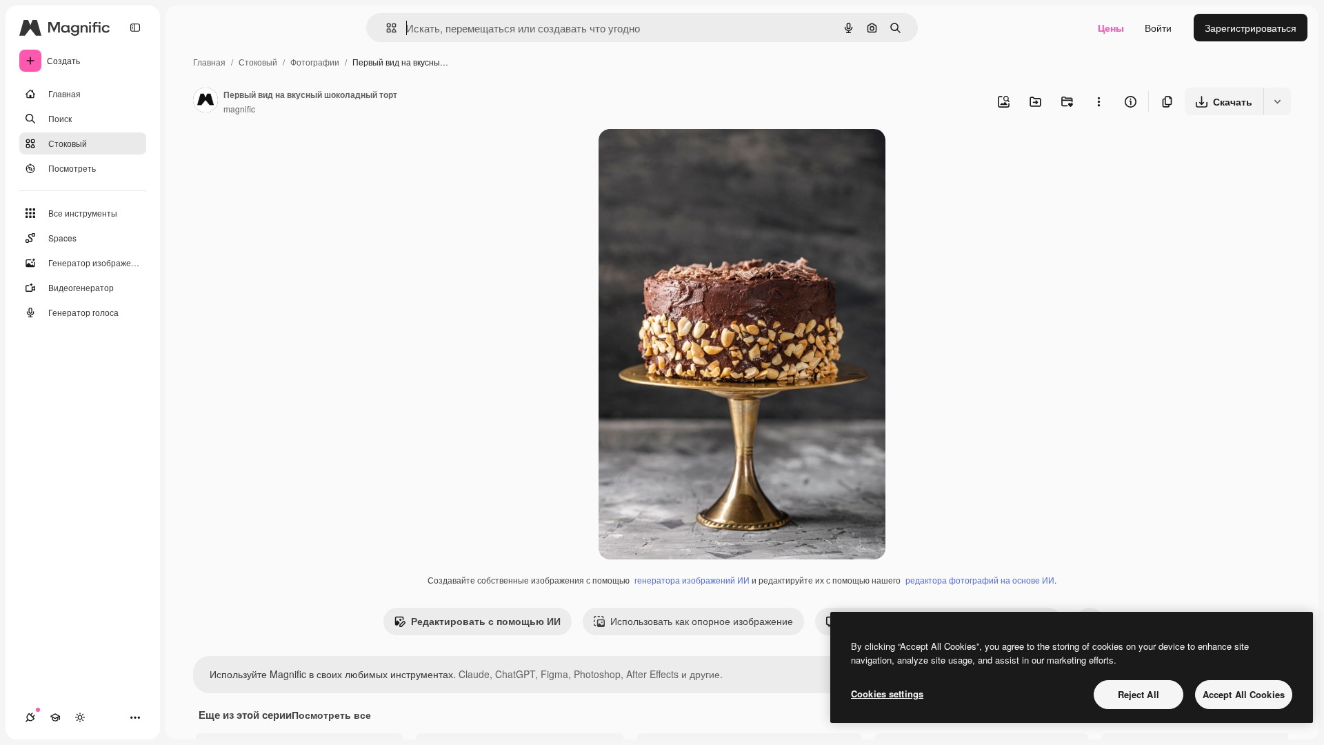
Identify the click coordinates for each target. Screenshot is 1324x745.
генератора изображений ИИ (692, 580)
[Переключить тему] (80, 717)
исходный (691, 155)
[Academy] (55, 717)
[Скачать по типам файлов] (1277, 101)
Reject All (1138, 694)
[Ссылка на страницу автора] (205, 101)
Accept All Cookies (1244, 694)
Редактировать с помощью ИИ (486, 621)
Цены (1111, 27)
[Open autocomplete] (386, 28)
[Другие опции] (1098, 101)
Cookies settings (887, 693)
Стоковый (258, 62)
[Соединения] (30, 717)
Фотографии (314, 62)
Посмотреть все (331, 715)
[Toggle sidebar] (135, 28)
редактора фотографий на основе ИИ (979, 580)
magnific (239, 109)
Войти (1158, 27)
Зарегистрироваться (1250, 27)
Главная (209, 62)
